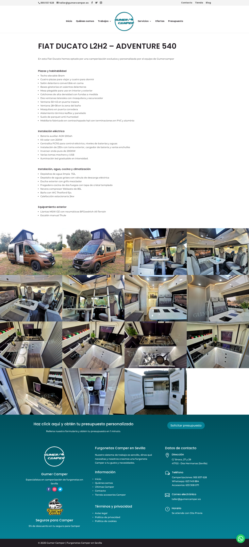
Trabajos (103, 21)
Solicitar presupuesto (186, 425)
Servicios (143, 21)
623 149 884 (192, 481)
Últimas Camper (104, 487)
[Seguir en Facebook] (48, 489)
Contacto (186, 3)
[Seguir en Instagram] (54, 489)
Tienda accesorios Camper (110, 494)
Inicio (69, 21)
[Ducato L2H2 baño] (31, 414)
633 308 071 (192, 485)
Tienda (199, 3)
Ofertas (159, 21)
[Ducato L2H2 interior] (93, 414)
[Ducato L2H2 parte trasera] (155, 414)
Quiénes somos (85, 21)
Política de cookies (106, 521)
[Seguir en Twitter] (60, 489)
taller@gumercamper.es (186, 499)
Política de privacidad (107, 517)
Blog (208, 3)
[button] (240, 538)
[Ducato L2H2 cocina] (218, 368)
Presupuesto (175, 21)
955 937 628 (47, 2)
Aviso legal (101, 513)
